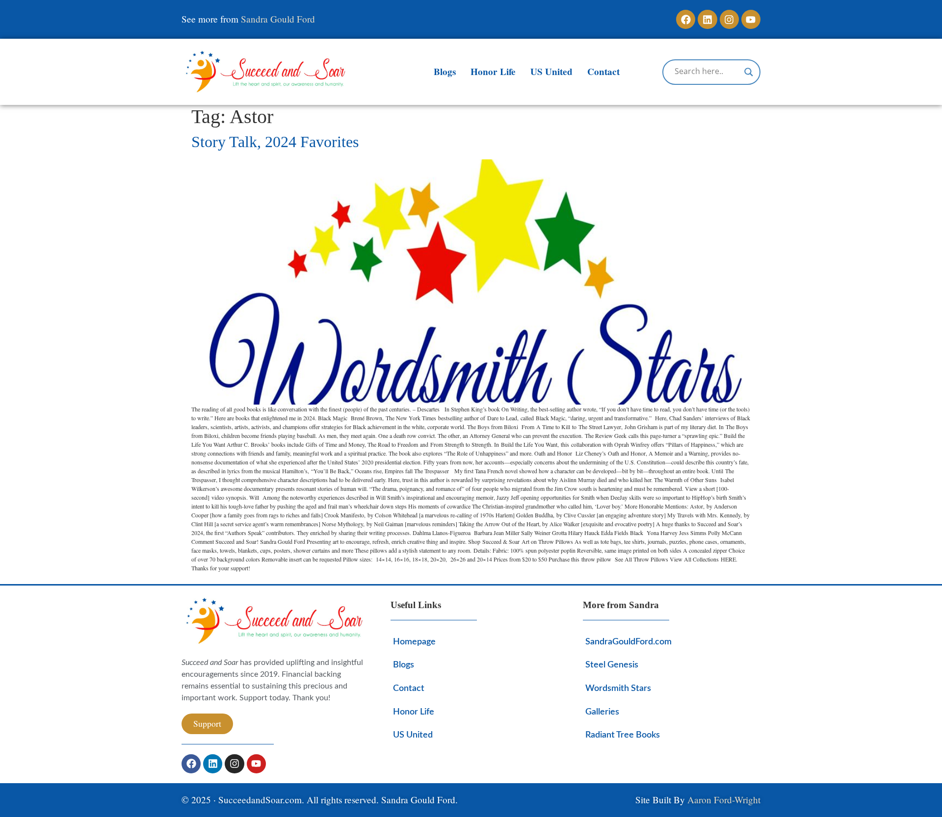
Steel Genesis (611, 665)
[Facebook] (685, 19)
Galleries (602, 712)
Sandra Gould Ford (278, 19)
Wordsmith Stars (618, 688)
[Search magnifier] (749, 72)
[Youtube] (750, 19)
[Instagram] (729, 19)
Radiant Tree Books (622, 735)
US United (551, 71)
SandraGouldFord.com (628, 642)
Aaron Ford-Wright (723, 799)
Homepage (414, 642)
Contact (603, 71)
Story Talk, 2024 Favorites (275, 142)
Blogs (445, 71)
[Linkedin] (707, 19)
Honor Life (493, 71)
